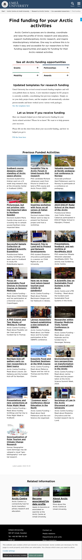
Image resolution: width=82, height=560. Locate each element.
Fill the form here (19, 137)
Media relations (49, 533)
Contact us (47, 530)
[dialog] (41, 550)
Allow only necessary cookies (15, 555)
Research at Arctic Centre (40, 11)
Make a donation (49, 540)
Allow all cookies (35, 555)
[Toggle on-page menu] (81, 19)
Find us (11, 540)
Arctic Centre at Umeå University (18, 11)
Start (3, 11)
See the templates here (21, 105)
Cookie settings (9, 551)
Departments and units (52, 537)
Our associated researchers (60, 11)
